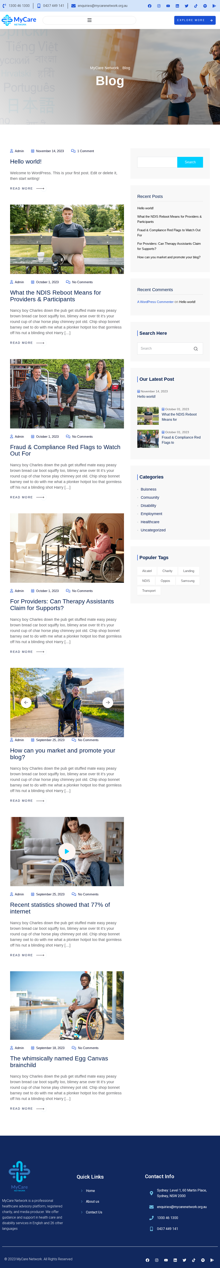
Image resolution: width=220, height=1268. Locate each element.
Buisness (148, 489)
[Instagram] (158, 5)
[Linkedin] (177, 5)
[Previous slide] (26, 702)
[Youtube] (168, 5)
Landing (188, 571)
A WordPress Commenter (155, 302)
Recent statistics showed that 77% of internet (60, 908)
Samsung (187, 581)
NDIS (146, 581)
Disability (148, 505)
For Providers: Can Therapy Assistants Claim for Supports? (62, 604)
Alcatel (147, 571)
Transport (149, 590)
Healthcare (150, 522)
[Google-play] (214, 5)
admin (19, 151)
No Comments (82, 282)
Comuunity (150, 497)
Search (190, 162)
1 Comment (85, 151)
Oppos (165, 581)
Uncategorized (153, 530)
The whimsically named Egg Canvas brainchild (59, 1061)
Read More (22, 188)
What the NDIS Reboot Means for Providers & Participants (55, 296)
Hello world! (26, 161)
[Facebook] (149, 5)
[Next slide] (107, 702)
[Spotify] (205, 5)
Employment (151, 514)
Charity (167, 571)
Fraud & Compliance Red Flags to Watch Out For (65, 450)
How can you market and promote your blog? (62, 753)
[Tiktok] (195, 5)
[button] (89, 20)
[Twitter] (186, 5)
